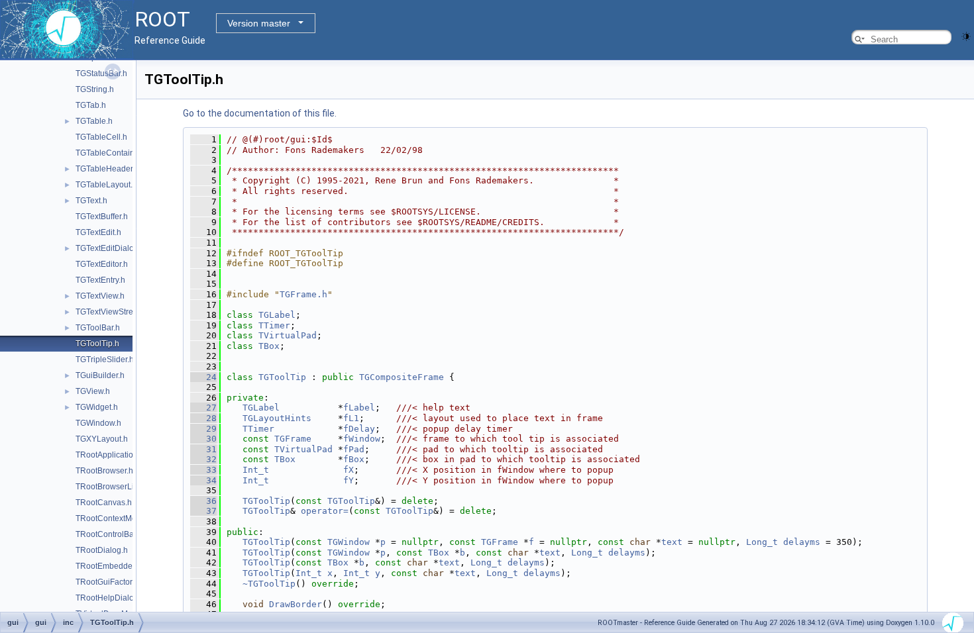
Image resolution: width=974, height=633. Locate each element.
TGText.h (91, 200)
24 (203, 377)
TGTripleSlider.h (105, 359)
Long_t (762, 542)
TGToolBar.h (98, 327)
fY (348, 480)
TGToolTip (282, 377)
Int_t (256, 470)
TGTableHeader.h (107, 168)
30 (203, 439)
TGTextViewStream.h (113, 311)
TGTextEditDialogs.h (112, 248)
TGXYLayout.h (102, 439)
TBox (269, 346)
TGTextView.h (100, 296)
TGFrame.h (303, 294)
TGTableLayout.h (106, 184)
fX (348, 470)
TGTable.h (94, 121)
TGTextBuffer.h (102, 216)
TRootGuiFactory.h (109, 582)
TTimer (274, 325)
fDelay (359, 429)
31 (203, 449)
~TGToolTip (269, 584)
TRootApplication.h (110, 455)
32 (203, 459)
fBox (353, 459)
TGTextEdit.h (98, 232)
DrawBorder (295, 604)
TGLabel (277, 315)
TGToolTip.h (97, 343)
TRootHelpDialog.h (110, 598)
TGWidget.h (97, 407)
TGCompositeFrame (401, 377)
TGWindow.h (98, 423)
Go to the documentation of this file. (260, 113)
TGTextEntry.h (100, 280)
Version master (258, 23)
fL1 (351, 418)
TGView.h (93, 391)
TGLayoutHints (277, 418)
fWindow (361, 439)
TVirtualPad (287, 335)
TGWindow (348, 542)
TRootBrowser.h (104, 470)
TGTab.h (91, 105)
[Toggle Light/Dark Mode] (966, 35)
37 (203, 511)
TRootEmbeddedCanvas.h (124, 566)
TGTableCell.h (101, 137)
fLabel (359, 408)
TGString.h (95, 89)
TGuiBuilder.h (100, 375)
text (671, 542)
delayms (801, 542)
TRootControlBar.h (109, 534)
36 (203, 501)
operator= (325, 511)
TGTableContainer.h (112, 153)
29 (203, 429)
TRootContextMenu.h (114, 518)
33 (203, 470)
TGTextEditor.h (102, 264)
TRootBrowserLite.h (111, 486)
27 (203, 408)
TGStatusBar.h (101, 73)
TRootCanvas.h (104, 502)
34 (203, 480)
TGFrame (292, 439)
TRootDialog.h (102, 550)
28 (203, 418)
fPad (353, 449)
